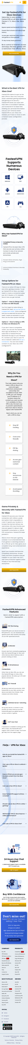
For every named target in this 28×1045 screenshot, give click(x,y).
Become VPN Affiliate (6, 963)
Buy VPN (3, 951)
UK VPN (16, 984)
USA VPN (17, 982)
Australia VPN (18, 989)
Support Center (5, 974)
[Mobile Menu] (24, 2)
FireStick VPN (17, 969)
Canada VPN (18, 1000)
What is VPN (4, 982)
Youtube (5, 1021)
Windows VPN (18, 960)
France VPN (17, 991)
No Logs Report (5, 989)
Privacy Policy (18, 1040)
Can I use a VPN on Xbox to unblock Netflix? (14, 765)
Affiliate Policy (10, 1043)
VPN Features (5, 954)
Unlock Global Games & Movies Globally (14, 268)
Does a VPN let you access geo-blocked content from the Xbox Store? (13, 776)
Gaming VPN (5, 1000)
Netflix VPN (4, 993)
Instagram (6, 1016)
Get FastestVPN (14, 905)
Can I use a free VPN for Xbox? (12, 786)
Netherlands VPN (18, 998)
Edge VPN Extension (19, 958)
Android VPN (17, 963)
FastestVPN (16, 1036)
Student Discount (6, 960)
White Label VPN (5, 965)
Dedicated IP (4, 986)
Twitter (5, 1013)
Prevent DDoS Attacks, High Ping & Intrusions (12, 260)
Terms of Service (9, 1040)
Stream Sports (5, 1002)
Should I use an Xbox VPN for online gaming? (14, 805)
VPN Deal (4, 958)
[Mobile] (20, 2)
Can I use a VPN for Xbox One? (12, 824)
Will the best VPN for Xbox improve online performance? (14, 815)
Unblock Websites (6, 998)
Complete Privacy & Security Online (13, 243)
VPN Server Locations (6, 956)
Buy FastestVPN (14, 53)
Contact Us (4, 972)
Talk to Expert (14, 870)
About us (4, 967)
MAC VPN (17, 967)
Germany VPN (18, 986)
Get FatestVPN (14, 570)
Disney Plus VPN (5, 995)
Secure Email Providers (7, 991)
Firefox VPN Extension (19, 956)
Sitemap (18, 1043)
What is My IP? (5, 984)
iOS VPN (16, 965)
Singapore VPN (18, 993)
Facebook (6, 1019)
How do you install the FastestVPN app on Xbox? (13, 755)
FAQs (3, 969)
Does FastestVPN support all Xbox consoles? (13, 795)
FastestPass (17, 951)
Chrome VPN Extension (20, 954)
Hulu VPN (4, 1004)
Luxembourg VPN (18, 995)
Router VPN (17, 974)
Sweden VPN (17, 1002)
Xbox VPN (17, 972)
